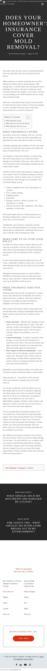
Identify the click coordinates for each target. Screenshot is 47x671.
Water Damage (29, 591)
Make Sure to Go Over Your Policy (17, 123)
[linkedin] (21, 664)
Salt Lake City (8, 591)
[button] (42, 4)
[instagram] (30, 664)
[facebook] (16, 664)
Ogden (5, 597)
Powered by (10, 670)
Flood (26, 597)
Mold (26, 608)
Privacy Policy (28, 659)
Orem (5, 603)
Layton (5, 608)
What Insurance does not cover (16, 126)
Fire (25, 603)
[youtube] (25, 664)
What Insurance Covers (13, 121)
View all (6, 614)
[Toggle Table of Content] (26, 117)
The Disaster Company (18, 53)
